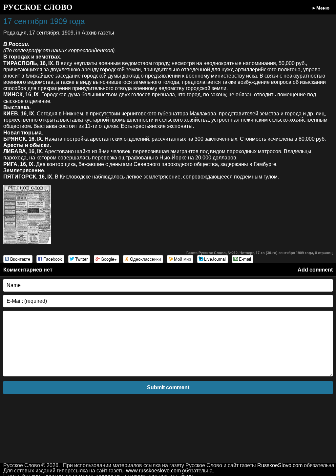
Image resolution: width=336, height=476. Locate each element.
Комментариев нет (27, 270)
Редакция (15, 33)
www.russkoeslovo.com (153, 470)
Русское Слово (38, 7)
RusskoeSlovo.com (280, 465)
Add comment (315, 270)
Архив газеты (98, 33)
